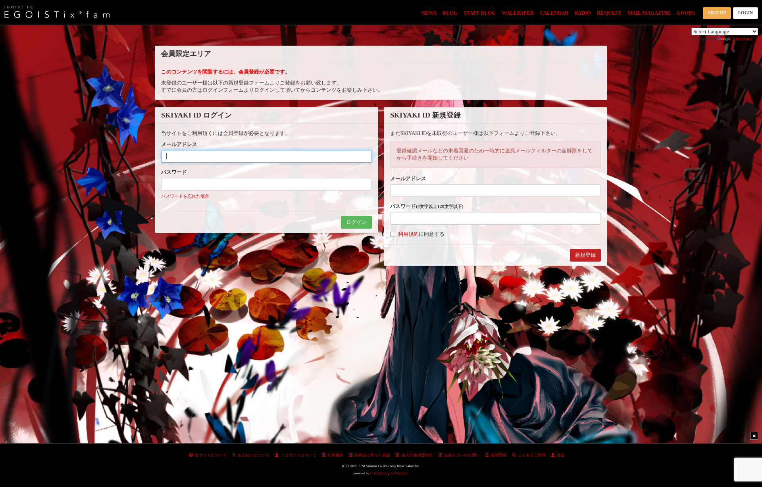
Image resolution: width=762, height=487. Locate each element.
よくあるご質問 (532, 455)
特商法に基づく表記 (372, 455)
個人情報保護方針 (417, 455)
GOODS (686, 13)
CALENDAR (554, 13)
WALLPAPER (518, 13)
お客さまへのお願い (462, 455)
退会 (561, 455)
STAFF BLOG (480, 13)
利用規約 (408, 234)
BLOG (450, 13)
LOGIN (745, 12)
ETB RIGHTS (379, 473)
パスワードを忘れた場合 (185, 196)
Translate (742, 39)
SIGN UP (717, 12)
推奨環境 (499, 455)
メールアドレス (179, 144)
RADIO (582, 13)
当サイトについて (211, 455)
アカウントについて (298, 455)
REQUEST (609, 13)
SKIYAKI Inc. (399, 473)
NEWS (429, 13)
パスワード (174, 172)
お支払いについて (253, 455)
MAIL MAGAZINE (649, 13)
